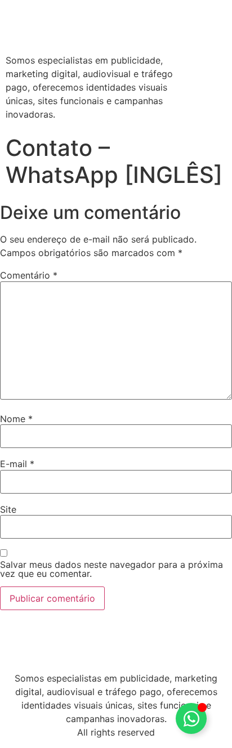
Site (8, 509)
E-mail (17, 463)
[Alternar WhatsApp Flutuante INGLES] (191, 718)
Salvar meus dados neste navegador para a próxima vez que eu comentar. (111, 569)
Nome (16, 418)
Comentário (28, 275)
